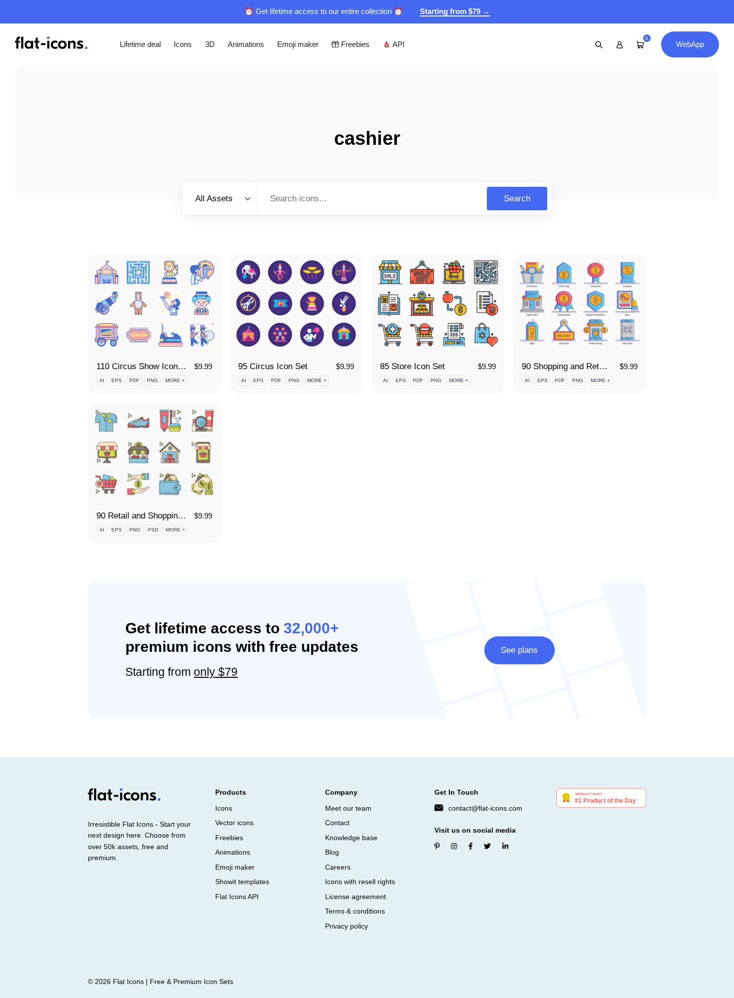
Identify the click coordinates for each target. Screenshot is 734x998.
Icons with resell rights (360, 882)
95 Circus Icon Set (273, 366)
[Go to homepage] (51, 43)
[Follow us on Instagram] (454, 846)
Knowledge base (351, 838)
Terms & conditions (355, 911)
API (397, 44)
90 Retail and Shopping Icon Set (156, 515)
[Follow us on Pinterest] (437, 846)
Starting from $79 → (455, 11)
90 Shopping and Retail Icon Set (581, 366)
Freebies (354, 44)
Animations (246, 44)
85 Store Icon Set (412, 366)
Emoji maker (298, 44)
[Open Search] (599, 44)
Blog (332, 852)
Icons (183, 44)
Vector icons (234, 823)
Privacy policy (346, 926)
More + (175, 380)
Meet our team (348, 808)
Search (517, 198)
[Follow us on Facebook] (470, 846)
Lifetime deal (140, 44)
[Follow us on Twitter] (487, 846)
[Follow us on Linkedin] (505, 846)
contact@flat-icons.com (485, 808)
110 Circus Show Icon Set (144, 366)
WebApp (690, 44)
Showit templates (242, 882)
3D (210, 44)
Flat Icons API (237, 897)
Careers (338, 867)
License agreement (355, 897)
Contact (337, 823)
